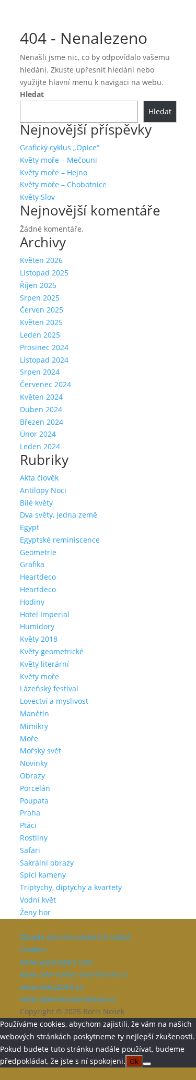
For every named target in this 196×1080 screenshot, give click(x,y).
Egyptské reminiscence (60, 540)
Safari (30, 850)
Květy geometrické (52, 651)
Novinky (34, 763)
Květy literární (44, 664)
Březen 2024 (41, 422)
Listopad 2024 (44, 360)
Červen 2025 (41, 310)
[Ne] (147, 1063)
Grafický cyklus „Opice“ (59, 147)
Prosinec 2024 (44, 347)
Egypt (29, 527)
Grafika (32, 564)
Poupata (34, 801)
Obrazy (32, 776)
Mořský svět (40, 750)
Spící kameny (43, 875)
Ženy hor (35, 912)
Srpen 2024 (40, 372)
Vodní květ (38, 900)
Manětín (34, 713)
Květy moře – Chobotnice (63, 184)
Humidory (37, 626)
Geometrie (38, 552)
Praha (30, 813)
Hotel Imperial (45, 614)
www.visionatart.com (56, 962)
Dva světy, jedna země (58, 515)
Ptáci (28, 825)
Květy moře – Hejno (53, 172)
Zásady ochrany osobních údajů (75, 937)
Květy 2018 (38, 639)
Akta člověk (39, 478)
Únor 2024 (38, 434)
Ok (134, 1061)
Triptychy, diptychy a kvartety (71, 887)
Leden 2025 (40, 335)
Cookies (33, 949)
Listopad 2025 (44, 273)
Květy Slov (37, 197)
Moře (29, 738)
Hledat (32, 94)
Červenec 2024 (45, 384)
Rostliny (34, 838)
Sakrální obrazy (47, 863)
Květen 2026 (41, 260)
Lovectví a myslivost (54, 701)
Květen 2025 (41, 322)
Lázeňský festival (49, 688)
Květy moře (39, 676)
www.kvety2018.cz (51, 987)
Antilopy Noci (43, 490)
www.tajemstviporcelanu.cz (68, 999)
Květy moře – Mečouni (58, 160)
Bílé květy (36, 503)
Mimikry (34, 726)
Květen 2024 (41, 397)
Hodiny (32, 602)
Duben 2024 (41, 409)
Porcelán (35, 788)
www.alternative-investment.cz (74, 974)
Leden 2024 (40, 446)
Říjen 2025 (38, 285)
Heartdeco (38, 577)
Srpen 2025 (40, 298)
